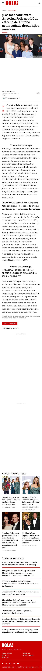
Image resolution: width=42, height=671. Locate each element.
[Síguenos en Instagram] (10, 663)
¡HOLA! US (5, 655)
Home (4, 10)
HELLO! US (26, 653)
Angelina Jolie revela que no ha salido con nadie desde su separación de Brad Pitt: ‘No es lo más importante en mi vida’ (10, 540)
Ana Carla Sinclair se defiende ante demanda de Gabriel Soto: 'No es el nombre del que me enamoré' (21, 621)
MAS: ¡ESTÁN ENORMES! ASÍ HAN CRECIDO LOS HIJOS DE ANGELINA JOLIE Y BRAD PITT (19, 273)
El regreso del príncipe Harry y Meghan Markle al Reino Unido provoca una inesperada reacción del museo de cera (18, 572)
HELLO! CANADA (28, 655)
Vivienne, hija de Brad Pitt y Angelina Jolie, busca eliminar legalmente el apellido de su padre (30, 502)
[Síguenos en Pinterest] (14, 663)
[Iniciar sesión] (39, 3)
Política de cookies (27, 667)
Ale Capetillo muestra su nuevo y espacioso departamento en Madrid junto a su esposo (20, 630)
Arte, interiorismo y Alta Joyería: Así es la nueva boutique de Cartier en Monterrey (19, 563)
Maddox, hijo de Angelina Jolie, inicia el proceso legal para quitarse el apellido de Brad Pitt (31, 538)
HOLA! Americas (8, 91)
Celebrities (12, 10)
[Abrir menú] (3, 3)
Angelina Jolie (13, 105)
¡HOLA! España (7, 653)
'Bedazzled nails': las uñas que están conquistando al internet (17, 611)
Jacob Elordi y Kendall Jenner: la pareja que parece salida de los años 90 (20, 592)
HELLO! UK (5, 657)
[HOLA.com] (21, 645)
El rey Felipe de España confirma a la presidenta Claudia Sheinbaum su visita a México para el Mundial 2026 (19, 602)
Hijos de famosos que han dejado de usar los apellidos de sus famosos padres (11, 501)
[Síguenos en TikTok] (18, 663)
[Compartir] (38, 93)
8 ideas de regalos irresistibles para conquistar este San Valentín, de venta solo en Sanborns (20, 583)
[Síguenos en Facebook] (3, 663)
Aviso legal (8, 667)
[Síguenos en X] (7, 663)
